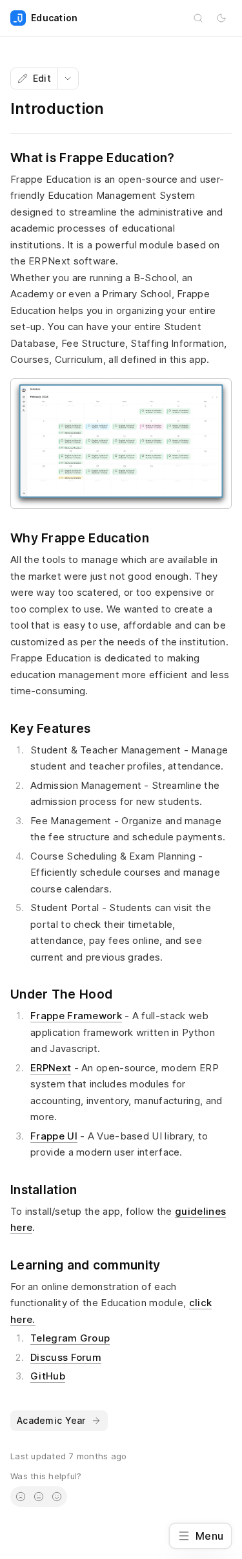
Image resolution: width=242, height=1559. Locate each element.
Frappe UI (53, 1136)
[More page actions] (67, 78)
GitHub (47, 1376)
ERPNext (50, 1068)
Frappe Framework (76, 1016)
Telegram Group (70, 1338)
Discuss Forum (65, 1357)
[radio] (21, 1497)
